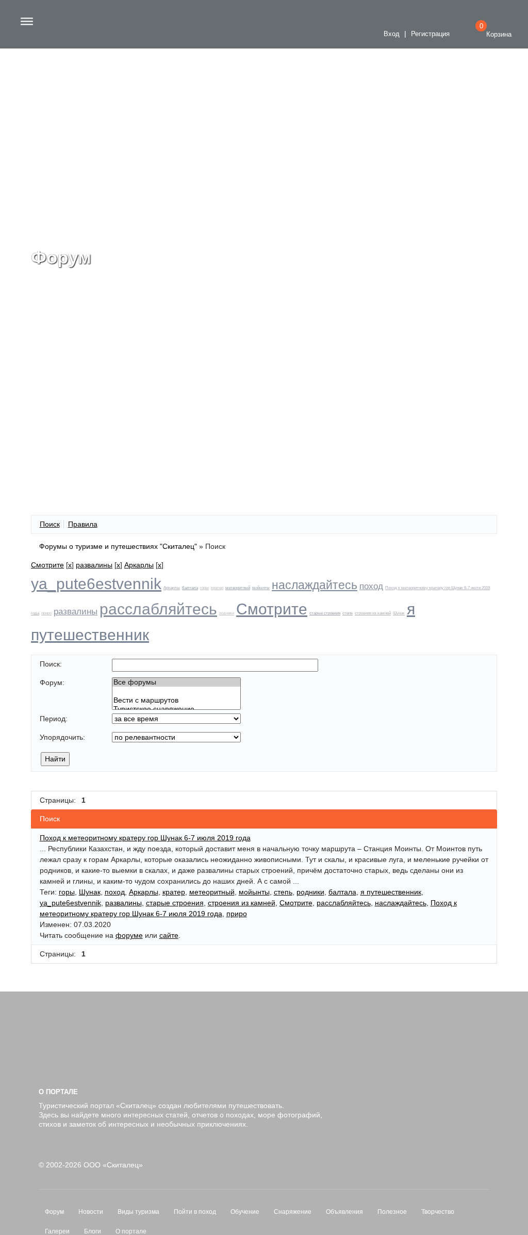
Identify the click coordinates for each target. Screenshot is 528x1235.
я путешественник (390, 892)
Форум (54, 1211)
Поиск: (51, 664)
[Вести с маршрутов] (176, 700)
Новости (90, 1211)
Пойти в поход (195, 1211)
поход (371, 586)
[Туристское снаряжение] (176, 709)
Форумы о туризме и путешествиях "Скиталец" (118, 546)
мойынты (261, 588)
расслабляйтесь (158, 609)
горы (204, 588)
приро (46, 613)
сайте (168, 935)
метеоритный (237, 588)
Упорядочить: (62, 737)
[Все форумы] (176, 682)
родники (226, 613)
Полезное (392, 1211)
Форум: (52, 682)
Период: (54, 718)
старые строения (324, 613)
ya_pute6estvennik (96, 583)
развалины (94, 565)
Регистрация (430, 34)
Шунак (399, 613)
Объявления (344, 1211)
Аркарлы (139, 565)
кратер (217, 588)
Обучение (244, 1211)
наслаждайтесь (314, 585)
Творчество (437, 1211)
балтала (190, 588)
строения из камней (373, 613)
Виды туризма (138, 1211)
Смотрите (47, 565)
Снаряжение (292, 1211)
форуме (129, 935)
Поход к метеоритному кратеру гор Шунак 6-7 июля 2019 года (145, 838)
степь (347, 613)
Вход (391, 34)
